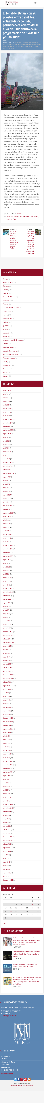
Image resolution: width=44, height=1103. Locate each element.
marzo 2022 (7, 578)
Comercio (6, 286)
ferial (14, 219)
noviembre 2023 (8, 506)
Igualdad (6, 326)
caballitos (9, 219)
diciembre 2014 (8, 880)
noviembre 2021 (8, 592)
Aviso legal (14, 1085)
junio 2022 (6, 567)
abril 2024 (6, 491)
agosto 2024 (7, 477)
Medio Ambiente (8, 347)
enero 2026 (6, 416)
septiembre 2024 (8, 473)
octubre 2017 (7, 768)
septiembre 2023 (8, 513)
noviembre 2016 (8, 808)
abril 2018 (6, 747)
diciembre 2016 (8, 804)
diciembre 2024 (8, 462)
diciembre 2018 (8, 718)
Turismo (5, 372)
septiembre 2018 (8, 729)
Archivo (5, 279)
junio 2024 (6, 484)
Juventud (6, 336)
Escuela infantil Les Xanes (11, 308)
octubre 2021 (7, 596)
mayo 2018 (6, 743)
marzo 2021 (7, 621)
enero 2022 (6, 585)
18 (11, 911)
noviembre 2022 (8, 549)
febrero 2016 (7, 830)
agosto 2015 (7, 851)
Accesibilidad (29, 1085)
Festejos (19, 214)
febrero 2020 (7, 668)
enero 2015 (6, 876)
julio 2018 (6, 736)
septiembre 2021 (8, 599)
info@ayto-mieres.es (9, 1016)
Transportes (7, 369)
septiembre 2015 (8, 848)
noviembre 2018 (8, 722)
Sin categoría (7, 365)
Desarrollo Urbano (8, 297)
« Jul (4, 923)
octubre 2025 (7, 426)
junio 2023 (6, 524)
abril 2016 (6, 822)
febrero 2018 (7, 754)
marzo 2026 (7, 408)
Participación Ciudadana (11, 354)
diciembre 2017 (8, 761)
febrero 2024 (7, 498)
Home (5, 43)
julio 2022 (6, 563)
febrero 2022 (7, 581)
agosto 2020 (7, 646)
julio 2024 (6, 480)
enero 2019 (6, 714)
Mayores (5, 344)
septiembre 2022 (8, 556)
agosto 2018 (7, 732)
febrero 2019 (7, 711)
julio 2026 (6, 394)
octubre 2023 (7, 509)
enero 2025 (6, 459)
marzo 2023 (7, 534)
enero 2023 (6, 542)
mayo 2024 (6, 488)
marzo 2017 (6, 794)
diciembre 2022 (8, 545)
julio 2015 (6, 855)
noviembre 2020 (8, 635)
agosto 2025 (7, 434)
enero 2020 (6, 671)
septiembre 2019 (8, 686)
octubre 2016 (7, 812)
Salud (5, 362)
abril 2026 (6, 405)
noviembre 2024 (8, 466)
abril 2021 (6, 617)
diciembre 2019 (8, 675)
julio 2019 (6, 693)
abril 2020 (6, 660)
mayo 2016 (6, 819)
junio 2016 (6, 815)
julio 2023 (6, 520)
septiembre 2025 (8, 430)
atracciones (34, 217)
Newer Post (13, 229)
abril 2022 (6, 574)
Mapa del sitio (21, 1085)
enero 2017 (6, 801)
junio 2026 (6, 398)
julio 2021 (6, 606)
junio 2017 (6, 783)
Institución (6, 333)
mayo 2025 (6, 444)
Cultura (5, 290)
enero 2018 (6, 758)
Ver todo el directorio (7, 1074)
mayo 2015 (6, 862)
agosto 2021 (7, 603)
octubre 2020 (7, 639)
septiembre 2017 (8, 772)
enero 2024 (6, 502)
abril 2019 (6, 704)
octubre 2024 (7, 470)
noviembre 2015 (8, 840)
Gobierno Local (7, 318)
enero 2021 (6, 628)
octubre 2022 (7, 552)
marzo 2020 (7, 664)
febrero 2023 (7, 538)
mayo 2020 (6, 657)
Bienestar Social (8, 282)
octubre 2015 (7, 844)
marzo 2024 (7, 495)
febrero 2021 (7, 624)
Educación (6, 300)
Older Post (30, 229)
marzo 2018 (7, 750)
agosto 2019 (7, 689)
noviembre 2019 (8, 678)
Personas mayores (9, 358)
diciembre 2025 (8, 419)
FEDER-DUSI (7, 311)
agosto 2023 (7, 516)
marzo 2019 (7, 707)
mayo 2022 (6, 570)
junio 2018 (6, 740)
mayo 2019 (6, 700)
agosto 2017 (7, 776)
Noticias (11, 43)
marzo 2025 (7, 452)
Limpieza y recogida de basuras (13, 340)
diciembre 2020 (8, 632)
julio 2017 (6, 779)
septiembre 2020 (8, 642)
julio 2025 (6, 437)
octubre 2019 (7, 682)
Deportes (5, 293)
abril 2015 (6, 866)
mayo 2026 (6, 401)
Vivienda (5, 376)
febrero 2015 (7, 873)
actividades (26, 217)
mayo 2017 (6, 786)
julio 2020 (6, 650)
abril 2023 (6, 531)
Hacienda (6, 322)
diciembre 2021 (8, 588)
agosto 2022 (7, 560)
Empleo (5, 304)
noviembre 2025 (8, 423)
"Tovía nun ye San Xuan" (14, 217)
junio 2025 (6, 441)
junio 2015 (6, 858)
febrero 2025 (7, 455)
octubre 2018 (7, 725)
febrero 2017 (7, 797)
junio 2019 (6, 696)
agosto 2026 (7, 390)
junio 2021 (6, 610)
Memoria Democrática (10, 351)
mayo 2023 (6, 527)
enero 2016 (6, 833)
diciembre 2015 (8, 837)
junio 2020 (6, 653)
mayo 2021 (6, 614)
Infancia (5, 329)
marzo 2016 (7, 826)
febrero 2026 (7, 412)
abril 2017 (6, 790)
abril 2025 (6, 448)
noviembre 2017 (8, 765)
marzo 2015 (6, 869)
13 (21, 908)
